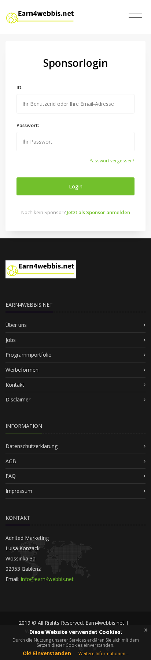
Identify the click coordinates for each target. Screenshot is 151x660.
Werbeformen (21, 369)
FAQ (10, 475)
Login (75, 186)
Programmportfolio (28, 354)
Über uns (16, 324)
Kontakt (14, 384)
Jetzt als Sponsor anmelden (98, 212)
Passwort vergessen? (112, 161)
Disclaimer (17, 399)
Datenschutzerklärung (31, 446)
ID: (19, 87)
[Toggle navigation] (135, 14)
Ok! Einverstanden (47, 653)
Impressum (18, 490)
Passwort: (27, 125)
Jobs (10, 339)
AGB (10, 461)
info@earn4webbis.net (47, 579)
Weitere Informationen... (103, 653)
